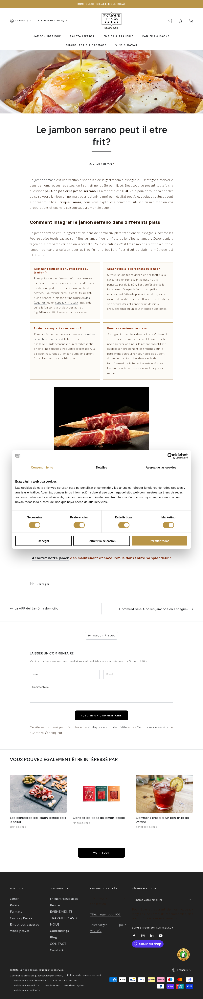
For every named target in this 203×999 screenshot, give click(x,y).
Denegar (43, 541)
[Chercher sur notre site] (170, 20)
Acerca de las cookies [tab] (161, 467)
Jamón (14, 898)
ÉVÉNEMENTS (61, 911)
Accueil (94, 164)
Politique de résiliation (27, 990)
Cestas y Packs (21, 918)
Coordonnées (52, 985)
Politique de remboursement (84, 975)
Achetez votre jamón (50, 558)
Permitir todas (159, 541)
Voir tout (101, 852)
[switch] (79, 525)
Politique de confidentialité (107, 727)
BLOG (107, 164)
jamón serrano (45, 180)
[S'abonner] (191, 899)
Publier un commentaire (101, 715)
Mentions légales (74, 985)
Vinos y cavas (20, 930)
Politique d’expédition (27, 985)
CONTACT (58, 943)
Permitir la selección (101, 541)
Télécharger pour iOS (105, 914)
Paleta (14, 905)
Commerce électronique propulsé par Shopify (36, 975)
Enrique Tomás (28, 969)
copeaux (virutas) (66, 302)
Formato (16, 911)
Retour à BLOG (104, 635)
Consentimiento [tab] (42, 467)
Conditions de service (153, 727)
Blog (53, 937)
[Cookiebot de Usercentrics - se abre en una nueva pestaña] (170, 456)
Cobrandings (59, 930)
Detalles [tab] (101, 467)
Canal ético (58, 950)
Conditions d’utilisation (63, 980)
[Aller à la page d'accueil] (111, 21)
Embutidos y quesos (24, 924)
